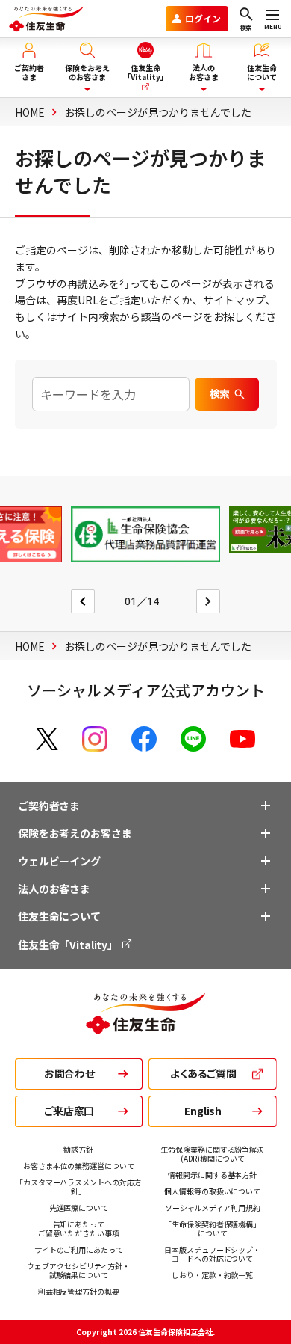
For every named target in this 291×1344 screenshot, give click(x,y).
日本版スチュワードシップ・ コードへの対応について (212, 1254)
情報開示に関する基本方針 (212, 1174)
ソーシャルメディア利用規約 (212, 1207)
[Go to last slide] (83, 601)
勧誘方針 (78, 1149)
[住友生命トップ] (145, 1026)
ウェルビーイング (59, 860)
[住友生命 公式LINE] (193, 739)
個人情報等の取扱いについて (212, 1191)
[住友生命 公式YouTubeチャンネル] (242, 739)
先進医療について (78, 1207)
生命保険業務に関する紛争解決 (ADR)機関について (212, 1154)
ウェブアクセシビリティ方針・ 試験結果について (78, 1270)
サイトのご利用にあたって (78, 1249)
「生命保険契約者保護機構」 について (212, 1228)
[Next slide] (208, 601)
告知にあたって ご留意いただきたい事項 (78, 1228)
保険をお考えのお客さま (74, 833)
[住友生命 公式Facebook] (144, 739)
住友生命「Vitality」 (69, 944)
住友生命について (59, 916)
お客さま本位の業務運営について (78, 1165)
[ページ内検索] (111, 394)
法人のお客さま (54, 888)
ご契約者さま (49, 805)
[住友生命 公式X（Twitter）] (47, 739)
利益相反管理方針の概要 (78, 1291)
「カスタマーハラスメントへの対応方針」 (78, 1186)
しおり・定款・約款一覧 (212, 1274)
